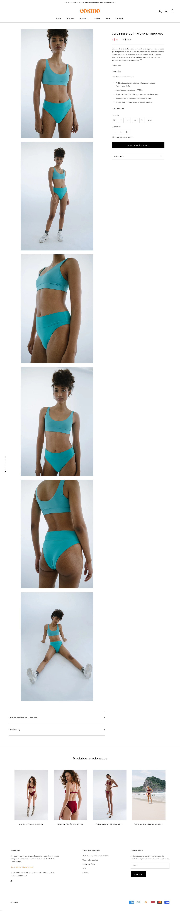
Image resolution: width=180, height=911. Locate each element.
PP (114, 120)
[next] (172, 796)
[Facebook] (126, 108)
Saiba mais (119, 156)
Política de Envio (88, 864)
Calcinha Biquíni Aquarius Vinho (148, 824)
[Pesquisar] (166, 10)
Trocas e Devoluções (90, 860)
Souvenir (84, 18)
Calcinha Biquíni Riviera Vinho (109, 824)
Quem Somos (16, 867)
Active (97, 18)
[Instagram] (11, 881)
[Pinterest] (133, 108)
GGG (150, 120)
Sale (108, 18)
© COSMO (14, 902)
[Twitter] (130, 108)
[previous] (8, 796)
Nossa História (27, 867)
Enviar (138, 874)
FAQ (84, 868)
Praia (58, 18)
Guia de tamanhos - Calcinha (23, 717)
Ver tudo (119, 18)
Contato (85, 872)
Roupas (70, 18)
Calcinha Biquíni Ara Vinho (31, 824)
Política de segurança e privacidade (95, 856)
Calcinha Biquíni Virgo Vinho (70, 824)
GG (142, 120)
